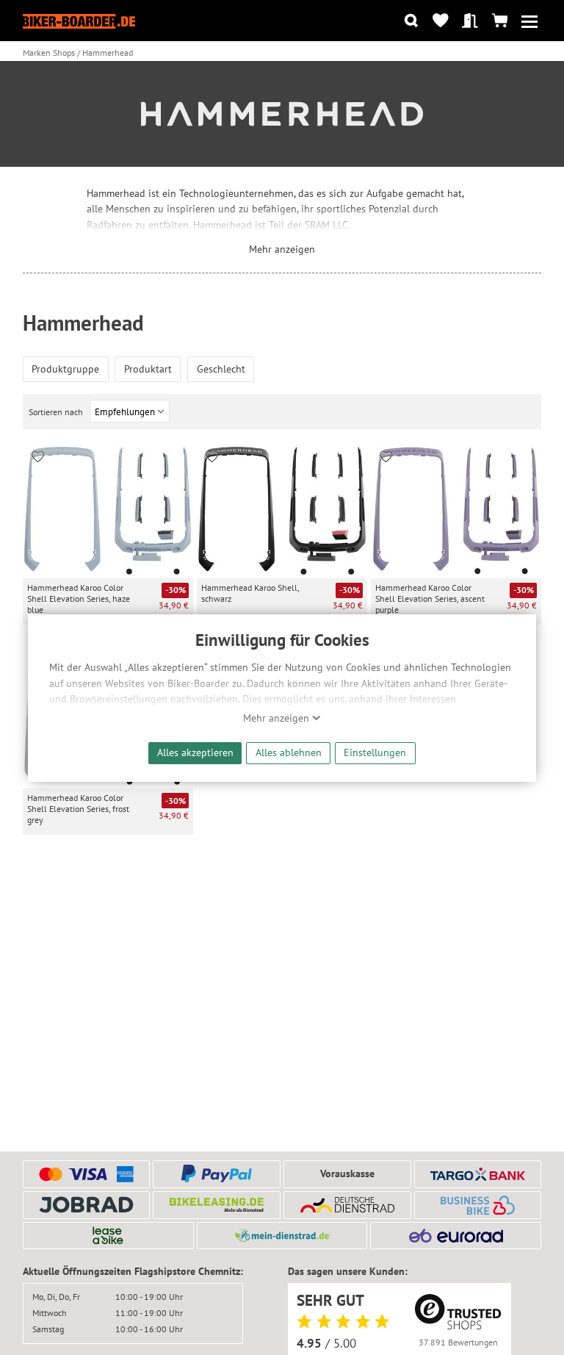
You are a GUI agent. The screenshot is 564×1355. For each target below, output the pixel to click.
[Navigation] (529, 21)
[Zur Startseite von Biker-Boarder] (79, 20)
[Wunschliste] (440, 21)
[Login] (470, 21)
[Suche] (411, 21)
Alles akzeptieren (195, 752)
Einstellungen (375, 752)
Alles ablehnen (289, 752)
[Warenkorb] (500, 21)
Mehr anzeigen (277, 718)
